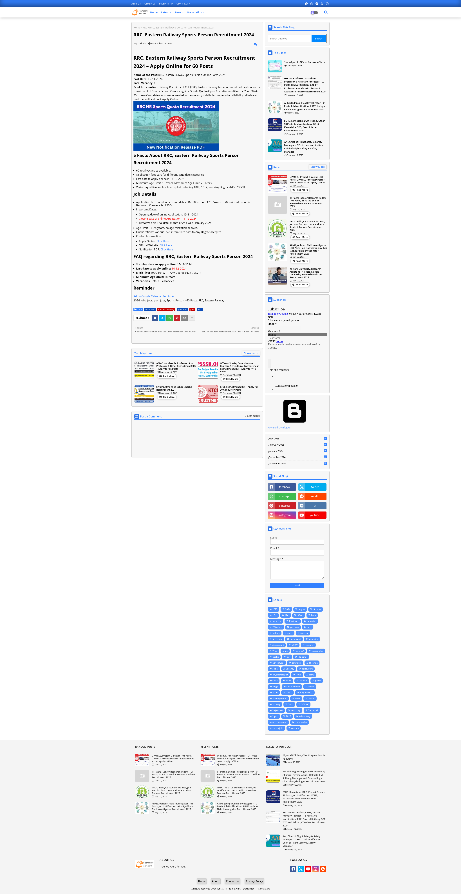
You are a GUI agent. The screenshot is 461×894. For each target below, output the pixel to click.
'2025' (289, 692)
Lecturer (309, 644)
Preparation (194, 12)
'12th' (275, 692)
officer (300, 615)
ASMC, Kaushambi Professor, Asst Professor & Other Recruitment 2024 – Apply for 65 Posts (176, 366)
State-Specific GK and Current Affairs (304, 62)
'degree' (300, 650)
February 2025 (297, 445)
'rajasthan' (277, 710)
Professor (294, 621)
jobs (192, 309)
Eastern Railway (166, 309)
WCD (275, 650)
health (275, 656)
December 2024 (297, 457)
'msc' (290, 704)
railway (276, 633)
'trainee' (303, 680)
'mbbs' (311, 698)
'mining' (276, 704)
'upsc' (275, 716)
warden (295, 728)
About (216, 881)
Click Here (162, 241)
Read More (168, 376)
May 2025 (297, 439)
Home (154, 12)
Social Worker (293, 686)
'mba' (297, 698)
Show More (318, 166)
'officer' (305, 704)
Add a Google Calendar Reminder (154, 296)
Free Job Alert (233, 888)
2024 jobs (150, 309)
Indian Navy (304, 716)
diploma (317, 609)
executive (311, 621)
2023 (288, 716)
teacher (304, 633)
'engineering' (306, 692)
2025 (275, 609)
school (311, 686)
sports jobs (277, 728)
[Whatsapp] (169, 318)
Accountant (278, 644)
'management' (279, 698)
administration (279, 722)
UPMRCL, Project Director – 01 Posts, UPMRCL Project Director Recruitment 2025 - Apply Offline (307, 180)
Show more (251, 353)
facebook (284, 487)
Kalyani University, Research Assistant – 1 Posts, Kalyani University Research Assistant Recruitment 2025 (306, 273)
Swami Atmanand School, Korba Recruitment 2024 (174, 388)
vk (315, 505)
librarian (313, 662)
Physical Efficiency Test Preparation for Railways (304, 757)
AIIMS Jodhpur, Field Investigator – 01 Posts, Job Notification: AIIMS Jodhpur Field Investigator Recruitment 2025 (305, 106)
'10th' (298, 674)
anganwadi (295, 639)
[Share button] (192, 318)
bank (313, 615)
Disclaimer (248, 888)
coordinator (317, 650)
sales (275, 680)
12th (287, 615)
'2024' (295, 644)
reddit (315, 496)
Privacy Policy (166, 3)
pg (286, 650)
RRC (144, 27)
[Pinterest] (177, 318)
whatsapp (284, 496)
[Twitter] (162, 318)
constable (296, 662)
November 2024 (297, 463)
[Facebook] (155, 318)
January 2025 (297, 451)
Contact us (150, 3)
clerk (309, 627)
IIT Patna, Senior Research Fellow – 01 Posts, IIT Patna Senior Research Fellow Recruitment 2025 (308, 202)
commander (301, 722)
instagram (284, 515)
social (275, 668)
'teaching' (296, 710)
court (290, 633)
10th (274, 615)
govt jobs (182, 309)
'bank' (288, 680)
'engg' (275, 686)
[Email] (184, 318)
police (318, 680)
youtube (315, 515)
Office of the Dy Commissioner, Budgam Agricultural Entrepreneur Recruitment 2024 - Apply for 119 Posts (239, 367)
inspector (313, 639)
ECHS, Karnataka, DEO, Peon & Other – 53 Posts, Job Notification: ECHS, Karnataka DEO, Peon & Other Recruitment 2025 (305, 125)
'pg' (288, 656)
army (311, 674)
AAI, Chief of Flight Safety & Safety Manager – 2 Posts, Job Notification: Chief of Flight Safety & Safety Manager (304, 146)
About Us (136, 3)
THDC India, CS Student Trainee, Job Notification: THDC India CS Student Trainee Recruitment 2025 (307, 225)
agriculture (307, 668)
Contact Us (264, 888)
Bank (178, 12)
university (277, 639)
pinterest (284, 505)
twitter (315, 487)
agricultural (278, 662)
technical (276, 621)
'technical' (313, 710)
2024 (287, 609)
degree (301, 609)
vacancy (290, 668)
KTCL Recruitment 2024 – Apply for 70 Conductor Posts (239, 388)
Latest (165, 12)
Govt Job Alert (183, 3)
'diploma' (302, 656)
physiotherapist (280, 674)
